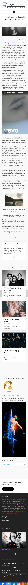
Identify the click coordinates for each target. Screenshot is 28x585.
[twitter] (12, 554)
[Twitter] (14, 257)
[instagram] (15, 554)
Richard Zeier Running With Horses (11, 567)
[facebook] (10, 554)
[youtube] (18, 554)
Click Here (9, 489)
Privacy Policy (5, 517)
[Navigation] (14, 12)
